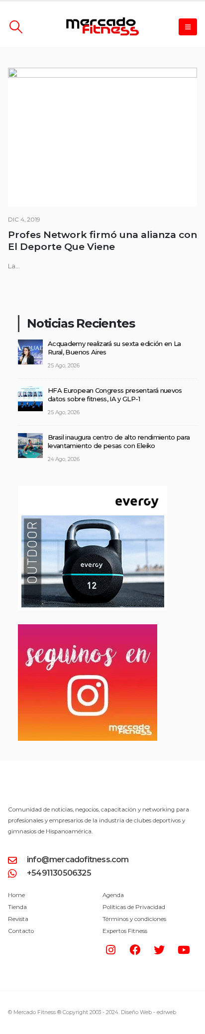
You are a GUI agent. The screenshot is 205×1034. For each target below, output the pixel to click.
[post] (30, 351)
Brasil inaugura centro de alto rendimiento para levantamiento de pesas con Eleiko (119, 441)
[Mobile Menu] (188, 26)
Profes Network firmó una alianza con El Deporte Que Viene (102, 240)
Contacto (21, 930)
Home (16, 895)
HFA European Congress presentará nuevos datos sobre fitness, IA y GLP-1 (115, 394)
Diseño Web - (148, 1012)
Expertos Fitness (124, 930)
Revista (18, 919)
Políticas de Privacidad (133, 907)
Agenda (113, 895)
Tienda (17, 907)
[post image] (102, 137)
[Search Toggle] (15, 26)
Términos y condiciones (134, 919)
